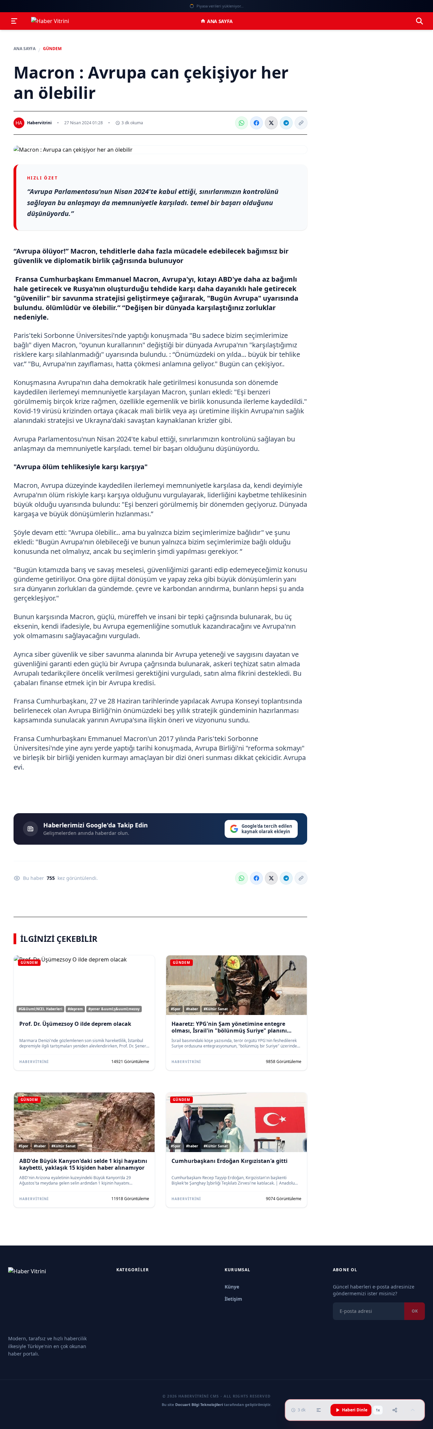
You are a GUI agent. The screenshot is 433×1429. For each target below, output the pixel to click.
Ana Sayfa (220, 21)
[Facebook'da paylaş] (256, 123)
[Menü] (14, 21)
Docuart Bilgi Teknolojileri (199, 1404)
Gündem (52, 48)
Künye (232, 1286)
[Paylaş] (395, 1410)
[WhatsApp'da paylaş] (241, 123)
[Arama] (419, 21)
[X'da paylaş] (271, 123)
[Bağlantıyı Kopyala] (301, 123)
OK (414, 1311)
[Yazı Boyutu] (319, 1410)
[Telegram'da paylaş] (286, 123)
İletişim (233, 1299)
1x (378, 1410)
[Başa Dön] (413, 1410)
